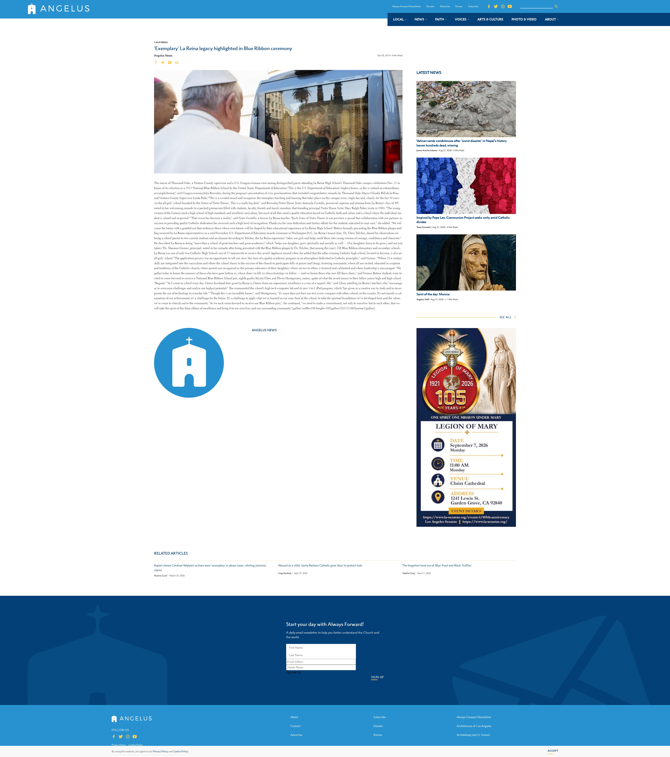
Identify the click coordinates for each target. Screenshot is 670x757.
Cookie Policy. (181, 751)
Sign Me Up (293, 672)
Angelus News (163, 55)
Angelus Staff (422, 299)
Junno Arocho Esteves (426, 150)
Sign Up (377, 677)
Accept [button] (553, 750)
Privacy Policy (160, 751)
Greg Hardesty (284, 573)
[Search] (556, 6)
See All (506, 317)
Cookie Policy (135, 744)
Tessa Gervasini (423, 227)
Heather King (409, 573)
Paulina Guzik (160, 575)
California (161, 42)
